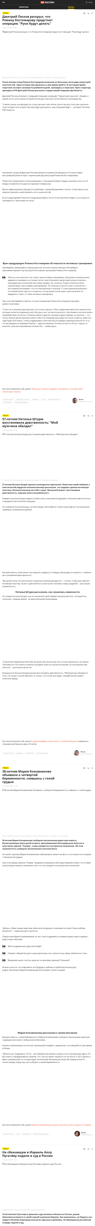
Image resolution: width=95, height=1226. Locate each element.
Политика (23, 7)
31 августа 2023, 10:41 (9, 1160)
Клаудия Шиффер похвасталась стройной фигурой (54, 741)
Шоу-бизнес (7, 402)
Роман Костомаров (21, 402)
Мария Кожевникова (41, 1134)
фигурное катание (22, 399)
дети (18, 1134)
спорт (43, 399)
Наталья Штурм (42, 753)
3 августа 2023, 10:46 (9, 28)
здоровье (35, 399)
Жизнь (71, 7)
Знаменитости (8, 399)
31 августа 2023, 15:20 (9, 430)
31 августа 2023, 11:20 (9, 786)
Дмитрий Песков (54, 399)
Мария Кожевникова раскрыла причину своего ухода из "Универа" (61, 1125)
